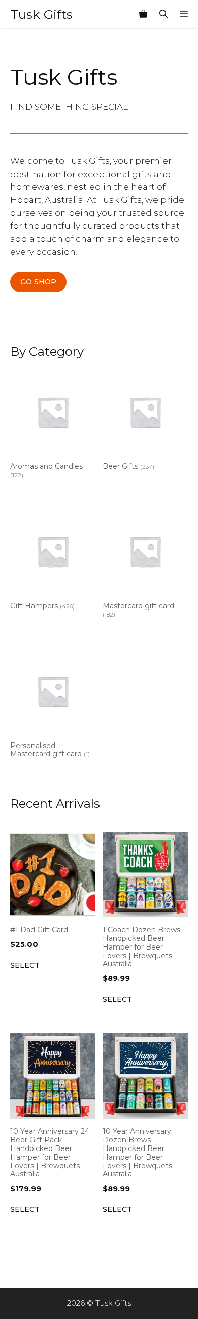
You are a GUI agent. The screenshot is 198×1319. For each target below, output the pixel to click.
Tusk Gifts (41, 14)
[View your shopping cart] (143, 14)
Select (25, 965)
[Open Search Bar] (163, 14)
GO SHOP (38, 281)
